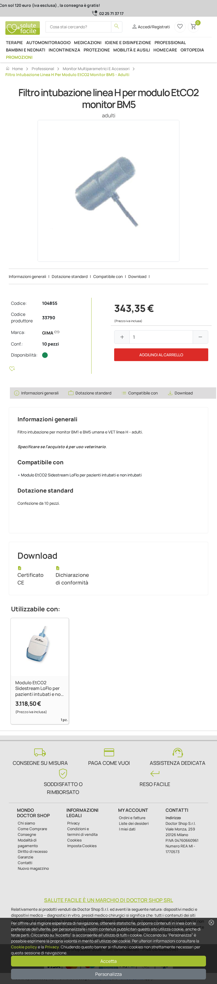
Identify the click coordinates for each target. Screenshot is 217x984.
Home (14, 68)
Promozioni (19, 57)
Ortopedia (192, 50)
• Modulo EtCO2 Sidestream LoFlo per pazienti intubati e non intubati (80, 475)
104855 (49, 303)
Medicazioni (87, 42)
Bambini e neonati (25, 50)
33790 (48, 318)
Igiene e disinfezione (128, 42)
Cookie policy (24, 947)
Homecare (165, 50)
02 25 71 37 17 (111, 13)
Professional (170, 42)
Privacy (52, 947)
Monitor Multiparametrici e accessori (96, 68)
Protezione (97, 50)
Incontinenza (64, 50)
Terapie (14, 42)
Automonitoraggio (48, 42)
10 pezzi (50, 344)
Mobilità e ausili (131, 50)
